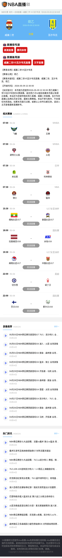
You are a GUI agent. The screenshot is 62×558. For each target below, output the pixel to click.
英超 (57, 274)
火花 (48, 155)
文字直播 (38, 62)
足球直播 (17, 12)
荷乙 (16, 74)
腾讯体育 (21, 50)
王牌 (48, 134)
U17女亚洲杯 (53, 208)
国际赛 (56, 230)
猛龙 (48, 198)
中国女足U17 (48, 263)
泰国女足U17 (48, 219)
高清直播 (8, 50)
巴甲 (57, 165)
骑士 (15, 198)
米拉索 (15, 177)
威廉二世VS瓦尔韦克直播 (17, 62)
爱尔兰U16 (48, 307)
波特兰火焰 (15, 155)
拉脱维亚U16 (15, 241)
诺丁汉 (48, 285)
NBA (57, 187)
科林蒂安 (48, 177)
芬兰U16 (15, 307)
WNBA (56, 123)
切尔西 (15, 285)
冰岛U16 (48, 241)
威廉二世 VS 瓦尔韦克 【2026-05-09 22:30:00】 (42, 12)
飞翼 (15, 134)
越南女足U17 (15, 263)
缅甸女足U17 (15, 219)
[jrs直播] (13, 7)
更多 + (56, 327)
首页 (11, 12)
